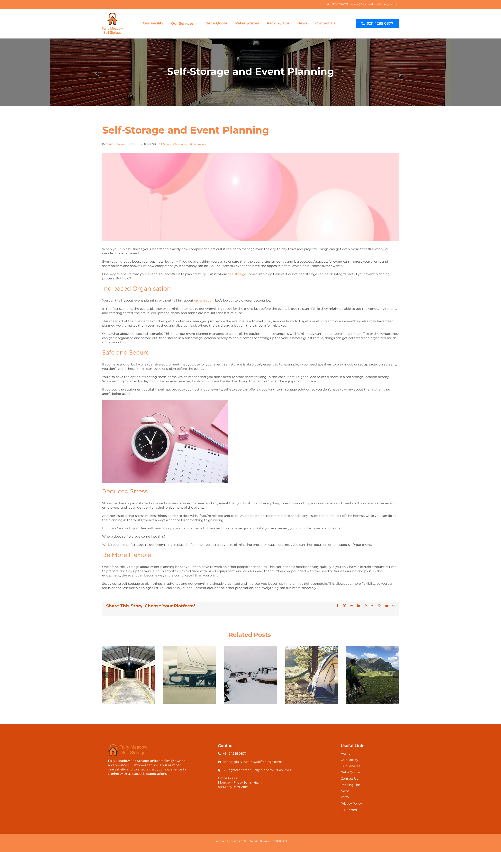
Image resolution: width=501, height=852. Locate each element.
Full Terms (349, 810)
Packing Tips (350, 785)
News (345, 791)
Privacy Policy (351, 803)
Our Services (350, 766)
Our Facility (349, 760)
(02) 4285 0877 (380, 23)
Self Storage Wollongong (173, 144)
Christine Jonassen (117, 144)
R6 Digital (281, 840)
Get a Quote (350, 772)
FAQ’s (345, 797)
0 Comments (198, 144)
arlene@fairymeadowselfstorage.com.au (375, 4)
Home (346, 753)
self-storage (236, 274)
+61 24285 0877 (339, 4)
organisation (204, 300)
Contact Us (349, 778)
